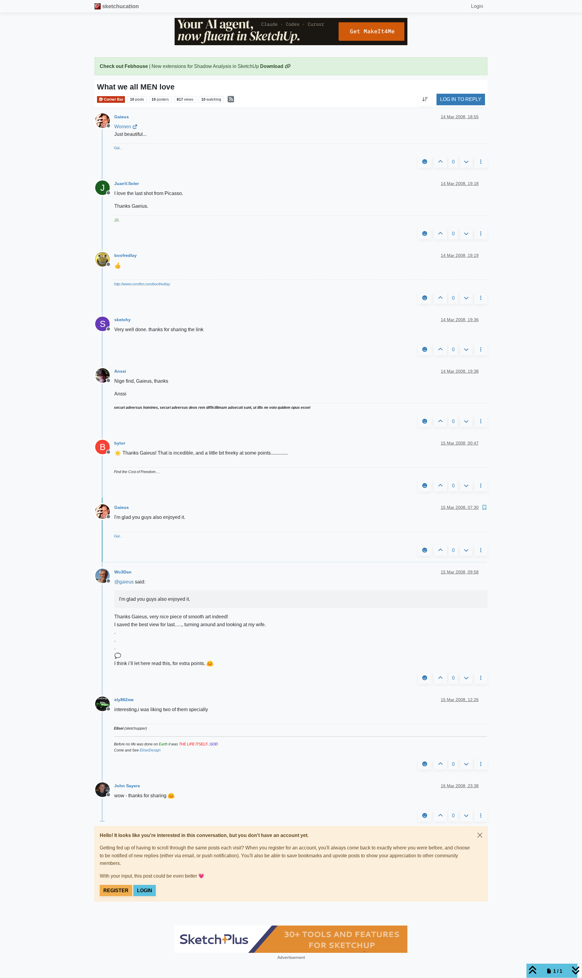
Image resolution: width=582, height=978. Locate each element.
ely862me (124, 699)
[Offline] (104, 120)
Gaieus (121, 116)
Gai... (118, 148)
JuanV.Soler (126, 183)
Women (122, 126)
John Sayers (127, 785)
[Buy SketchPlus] (291, 939)
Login (144, 890)
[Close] (480, 835)
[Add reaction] (424, 162)
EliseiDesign (150, 750)
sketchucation (120, 6)
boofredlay (125, 255)
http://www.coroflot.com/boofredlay (142, 284)
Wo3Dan (123, 572)
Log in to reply (460, 99)
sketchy (122, 319)
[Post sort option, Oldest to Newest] (425, 100)
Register (116, 890)
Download (272, 66)
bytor (119, 443)
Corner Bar (113, 99)
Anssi (120, 371)
